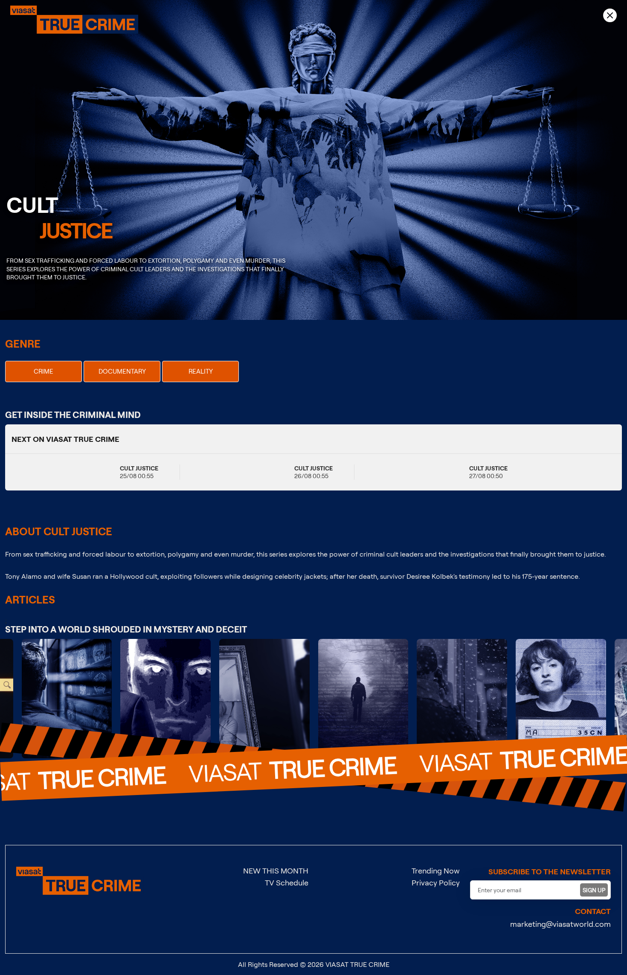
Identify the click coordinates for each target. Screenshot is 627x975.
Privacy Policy (436, 882)
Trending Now (436, 870)
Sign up (594, 890)
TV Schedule (286, 882)
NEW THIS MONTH (275, 870)
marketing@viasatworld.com (560, 924)
